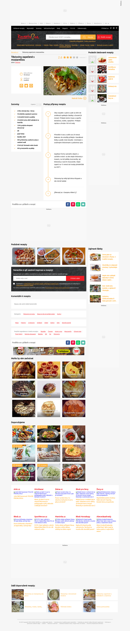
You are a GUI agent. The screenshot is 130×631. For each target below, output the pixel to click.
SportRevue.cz (40, 516)
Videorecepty (82, 28)
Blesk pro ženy (33, 23)
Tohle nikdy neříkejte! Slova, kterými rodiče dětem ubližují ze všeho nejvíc (64, 527)
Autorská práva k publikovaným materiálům (65, 622)
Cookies (44, 623)
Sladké (92, 45)
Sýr (50, 334)
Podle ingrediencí (90, 41)
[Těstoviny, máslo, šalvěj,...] (18, 606)
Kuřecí (59, 314)
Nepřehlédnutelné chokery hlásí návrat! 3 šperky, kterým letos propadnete (106, 500)
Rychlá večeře (29, 45)
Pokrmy (23, 323)
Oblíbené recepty (18, 28)
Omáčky (56, 45)
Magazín (65, 28)
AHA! (41, 23)
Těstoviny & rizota (29, 314)
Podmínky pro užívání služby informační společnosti (90, 622)
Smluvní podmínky (50, 287)
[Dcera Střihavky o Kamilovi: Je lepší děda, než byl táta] (23, 520)
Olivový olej (77, 331)
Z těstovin (31, 323)
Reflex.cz (72, 23)
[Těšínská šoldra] (54, 606)
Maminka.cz (57, 23)
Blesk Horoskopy (83, 516)
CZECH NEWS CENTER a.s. (35, 622)
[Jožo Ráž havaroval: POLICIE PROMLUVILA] (23, 492)
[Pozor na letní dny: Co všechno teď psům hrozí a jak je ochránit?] (65, 493)
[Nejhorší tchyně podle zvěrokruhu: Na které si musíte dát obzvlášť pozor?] (86, 520)
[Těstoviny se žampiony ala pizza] (18, 594)
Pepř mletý (18, 334)
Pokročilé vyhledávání (76, 41)
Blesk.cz (23, 23)
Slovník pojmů (66, 323)
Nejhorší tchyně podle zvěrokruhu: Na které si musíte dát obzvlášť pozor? (85, 527)
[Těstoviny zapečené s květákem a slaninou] (89, 594)
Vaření (52, 323)
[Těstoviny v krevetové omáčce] (54, 594)
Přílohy (61, 45)
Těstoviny (68, 45)
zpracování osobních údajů (24, 285)
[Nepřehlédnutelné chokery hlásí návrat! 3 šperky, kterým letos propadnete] (106, 493)
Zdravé (82, 45)
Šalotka (40, 334)
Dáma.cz (48, 23)
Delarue (17, 62)
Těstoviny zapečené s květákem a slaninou (104, 595)
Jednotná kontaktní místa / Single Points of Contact (72, 623)
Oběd (46, 323)
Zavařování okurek (65, 47)
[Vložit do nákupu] (26, 85)
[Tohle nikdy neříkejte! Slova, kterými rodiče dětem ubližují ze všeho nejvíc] (65, 520)
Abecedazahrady (104, 516)
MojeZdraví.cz (98, 23)
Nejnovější (30, 28)
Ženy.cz (89, 23)
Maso (51, 45)
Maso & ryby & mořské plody (46, 314)
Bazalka (43, 331)
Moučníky (75, 45)
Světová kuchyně (49, 28)
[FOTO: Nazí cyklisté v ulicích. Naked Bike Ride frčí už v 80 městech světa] (44, 520)
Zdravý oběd (21, 45)
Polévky (46, 45)
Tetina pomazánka (102, 607)
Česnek (50, 331)
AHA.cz (17, 489)
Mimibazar (39, 489)
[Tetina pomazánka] (89, 606)
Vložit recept (105, 37)
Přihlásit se (105, 28)
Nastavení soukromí (52, 623)
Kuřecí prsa (58, 331)
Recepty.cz (14, 52)
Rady (58, 28)
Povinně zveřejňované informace (95, 623)
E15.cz (65, 23)
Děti (58, 323)
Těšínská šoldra (65, 607)
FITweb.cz (81, 23)
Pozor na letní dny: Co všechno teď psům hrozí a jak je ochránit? (64, 500)
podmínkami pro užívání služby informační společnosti (41, 284)
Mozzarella (67, 331)
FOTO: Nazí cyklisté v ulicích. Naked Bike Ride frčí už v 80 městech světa (44, 527)
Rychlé (87, 45)
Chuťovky (38, 45)
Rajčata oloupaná (30, 334)
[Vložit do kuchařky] (21, 85)
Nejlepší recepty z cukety (105, 45)
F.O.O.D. (72, 28)
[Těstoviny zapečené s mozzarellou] (64, 95)
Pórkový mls (112, 86)
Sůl (46, 334)
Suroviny (38, 28)
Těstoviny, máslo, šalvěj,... (34, 607)
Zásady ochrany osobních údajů (62, 287)
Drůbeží (39, 323)
